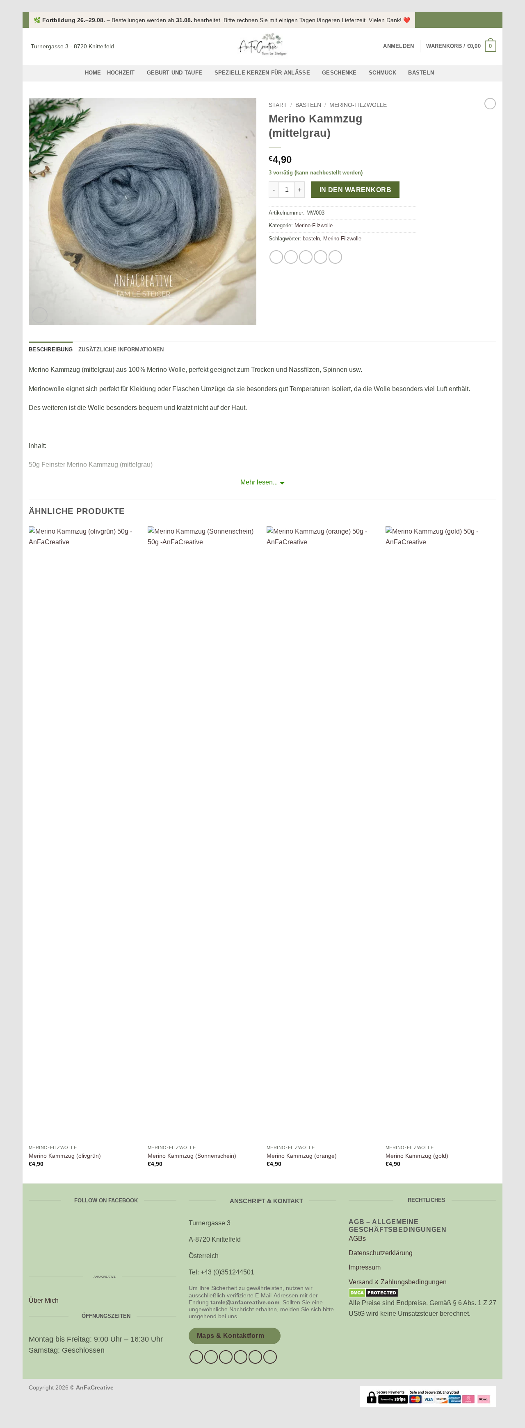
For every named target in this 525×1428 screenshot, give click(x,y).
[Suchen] (374, 46)
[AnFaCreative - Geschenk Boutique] (262, 46)
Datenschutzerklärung (381, 1252)
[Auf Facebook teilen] (276, 257)
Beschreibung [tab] (51, 349)
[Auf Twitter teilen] (291, 257)
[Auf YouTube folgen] (270, 1357)
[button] (398, 46)
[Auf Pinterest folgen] (255, 1357)
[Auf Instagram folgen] (492, 20)
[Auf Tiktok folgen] (226, 1357)
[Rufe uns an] (240, 1357)
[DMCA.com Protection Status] (373, 1292)
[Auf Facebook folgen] (484, 20)
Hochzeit (121, 73)
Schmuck (382, 73)
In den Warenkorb (355, 189)
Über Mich (44, 1300)
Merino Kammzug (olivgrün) (65, 1155)
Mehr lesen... (259, 482)
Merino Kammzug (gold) (417, 1155)
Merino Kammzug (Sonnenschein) (192, 1155)
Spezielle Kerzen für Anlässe (262, 73)
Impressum (365, 1267)
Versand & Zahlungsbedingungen (398, 1282)
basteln (311, 238)
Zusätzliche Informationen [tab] (121, 349)
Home (93, 73)
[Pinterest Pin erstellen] (320, 257)
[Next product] (490, 103)
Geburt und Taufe (174, 73)
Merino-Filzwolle (358, 105)
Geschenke (339, 73)
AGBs (357, 1238)
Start (278, 105)
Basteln (421, 73)
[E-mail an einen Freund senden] (306, 257)
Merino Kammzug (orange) (302, 1155)
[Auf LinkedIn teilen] (335, 257)
